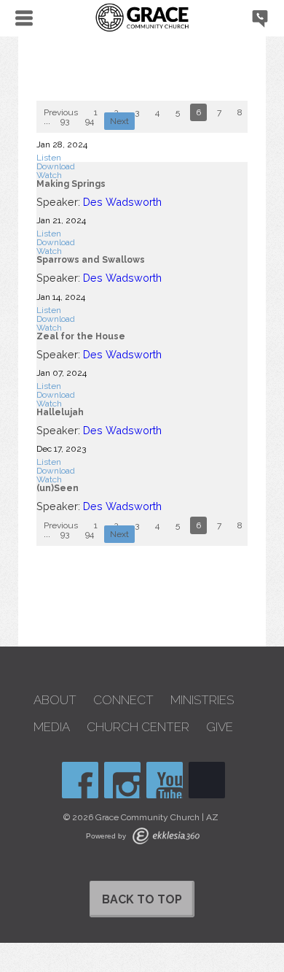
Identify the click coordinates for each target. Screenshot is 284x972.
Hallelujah (60, 412)
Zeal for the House (80, 336)
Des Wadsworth (122, 202)
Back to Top (142, 899)
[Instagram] (122, 780)
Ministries (202, 700)
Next (119, 121)
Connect (123, 700)
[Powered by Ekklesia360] (166, 836)
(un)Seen (57, 488)
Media (51, 727)
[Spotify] (207, 780)
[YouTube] (164, 780)
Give (219, 727)
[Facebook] (80, 780)
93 (64, 121)
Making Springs (71, 184)
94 (89, 121)
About (54, 700)
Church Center (138, 727)
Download (55, 166)
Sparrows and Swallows (90, 260)
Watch (49, 175)
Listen (48, 158)
